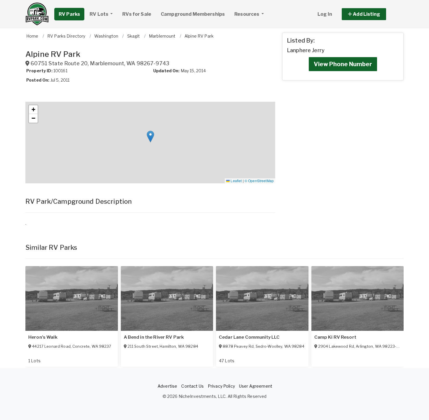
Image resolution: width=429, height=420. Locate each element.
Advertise (167, 386)
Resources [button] (247, 14)
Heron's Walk (42, 337)
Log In (325, 14)
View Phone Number (343, 64)
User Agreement (255, 386)
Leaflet (236, 180)
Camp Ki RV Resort (335, 337)
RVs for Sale (136, 14)
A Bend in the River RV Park (154, 337)
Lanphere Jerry (306, 50)
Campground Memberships (193, 14)
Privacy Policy (221, 386)
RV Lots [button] (99, 14)
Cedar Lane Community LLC (249, 337)
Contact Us (192, 386)
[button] (370, 14)
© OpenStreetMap (259, 180)
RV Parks (69, 14)
